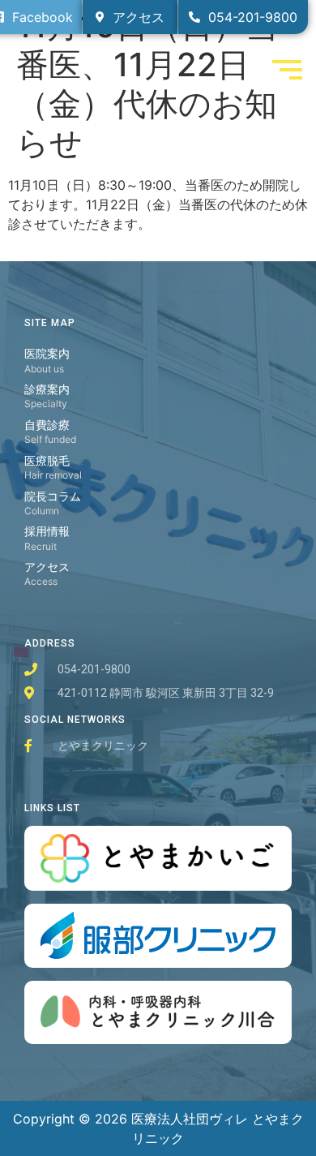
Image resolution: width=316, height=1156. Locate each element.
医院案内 (47, 353)
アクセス (47, 566)
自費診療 (47, 424)
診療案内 (47, 389)
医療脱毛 (47, 460)
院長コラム (52, 496)
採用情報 (47, 530)
